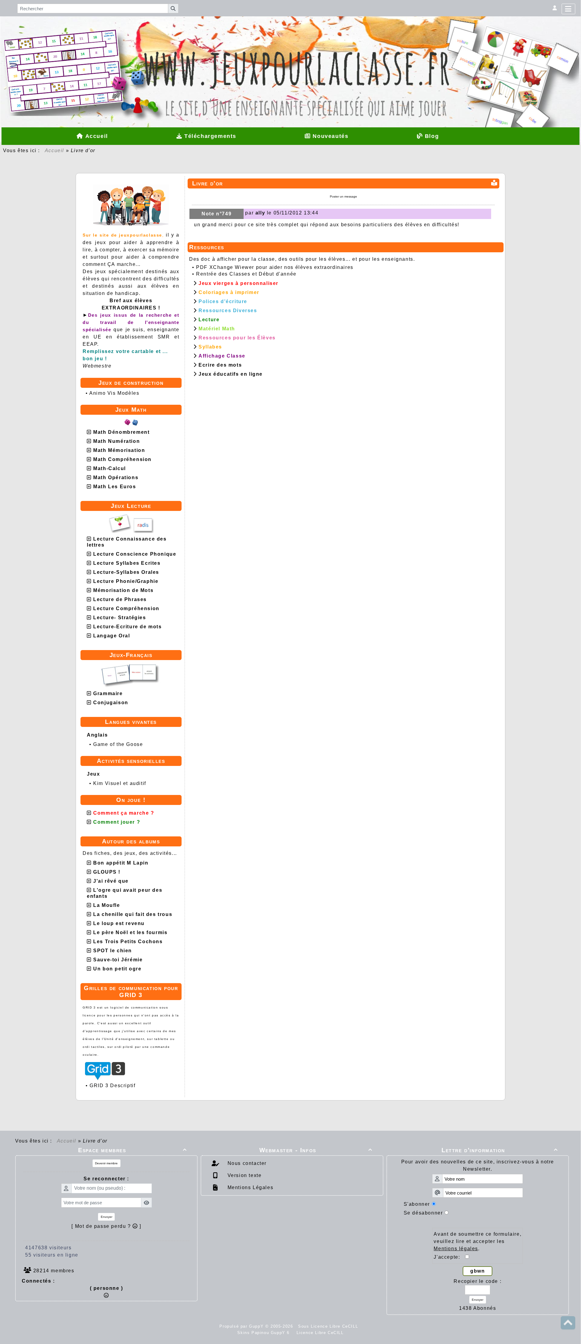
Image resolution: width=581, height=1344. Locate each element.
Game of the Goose (118, 744)
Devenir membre (106, 1163)
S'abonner (417, 1204)
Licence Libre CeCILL (319, 1332)
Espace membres (132, 1150)
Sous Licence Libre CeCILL (329, 1326)
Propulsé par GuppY (242, 1326)
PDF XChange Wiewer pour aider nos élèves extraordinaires (274, 267)
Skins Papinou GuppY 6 (265, 1332)
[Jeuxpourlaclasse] (290, 51)
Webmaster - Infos (316, 1150)
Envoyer (106, 1216)
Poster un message (343, 196)
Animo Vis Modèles (114, 393)
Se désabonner (423, 1212)
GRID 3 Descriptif (112, 1085)
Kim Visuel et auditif (119, 783)
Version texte (243, 1175)
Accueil (54, 150)
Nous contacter (246, 1163)
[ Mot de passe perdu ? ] (106, 1226)
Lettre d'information (499, 1150)
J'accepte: (449, 1257)
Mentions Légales (249, 1187)
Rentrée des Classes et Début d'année (246, 273)
